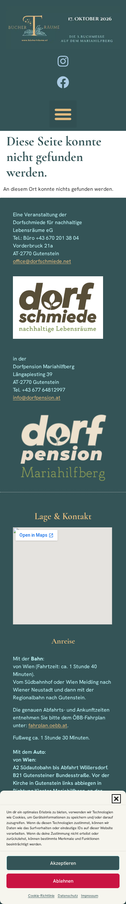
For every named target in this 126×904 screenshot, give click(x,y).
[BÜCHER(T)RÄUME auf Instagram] (63, 61)
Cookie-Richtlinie (41, 895)
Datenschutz (68, 895)
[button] (116, 798)
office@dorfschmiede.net (42, 261)
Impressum (89, 895)
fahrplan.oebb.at (47, 725)
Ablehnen (63, 881)
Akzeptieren (63, 863)
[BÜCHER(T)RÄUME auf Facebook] (63, 82)
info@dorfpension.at (36, 397)
